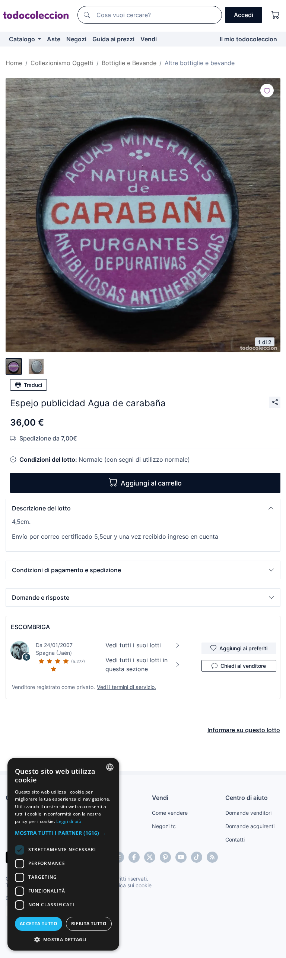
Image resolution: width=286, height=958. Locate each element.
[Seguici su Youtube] (181, 857)
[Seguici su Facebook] (134, 857)
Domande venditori (248, 813)
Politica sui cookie (130, 885)
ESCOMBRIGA (30, 627)
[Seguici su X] (149, 857)
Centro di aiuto (246, 797)
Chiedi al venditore (243, 666)
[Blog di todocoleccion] (212, 857)
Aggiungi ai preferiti (243, 648)
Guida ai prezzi (113, 39)
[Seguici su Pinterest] (165, 857)
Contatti (235, 839)
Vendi (148, 39)
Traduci (33, 385)
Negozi (76, 39)
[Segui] (267, 90)
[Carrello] (275, 15)
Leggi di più (68, 821)
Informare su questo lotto (243, 730)
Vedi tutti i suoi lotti (133, 645)
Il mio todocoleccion (248, 39)
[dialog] (63, 854)
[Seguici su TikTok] (196, 857)
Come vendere (170, 813)
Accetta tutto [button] (38, 923)
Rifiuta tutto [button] (89, 923)
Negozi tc (164, 826)
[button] (143, 508)
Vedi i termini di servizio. (126, 687)
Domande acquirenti (249, 826)
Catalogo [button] (22, 39)
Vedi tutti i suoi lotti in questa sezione (136, 664)
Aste (53, 39)
